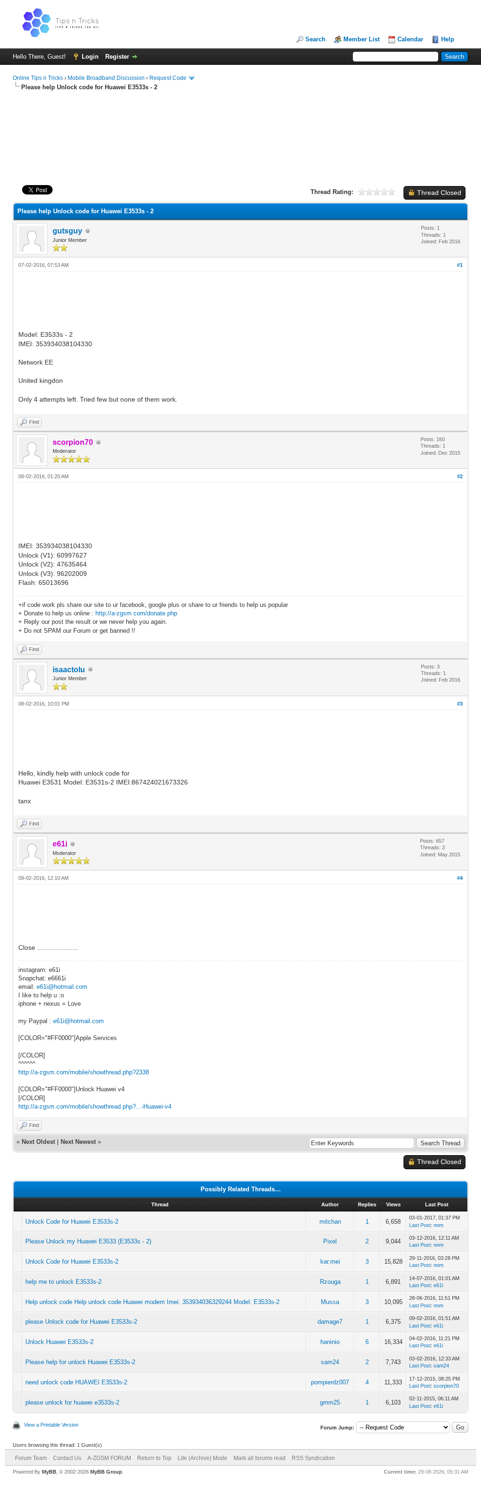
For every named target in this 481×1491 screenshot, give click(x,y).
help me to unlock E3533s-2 (63, 1281)
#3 (460, 704)
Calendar (410, 39)
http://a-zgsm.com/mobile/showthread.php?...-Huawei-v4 (94, 1106)
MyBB (49, 1472)
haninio (330, 1341)
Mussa (330, 1301)
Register (117, 56)
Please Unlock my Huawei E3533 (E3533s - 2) (88, 1241)
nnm (438, 1225)
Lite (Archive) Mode (202, 1458)
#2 (460, 476)
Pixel (330, 1241)
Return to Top (154, 1458)
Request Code (167, 78)
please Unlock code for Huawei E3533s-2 (81, 1321)
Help (447, 39)
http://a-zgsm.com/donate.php (136, 613)
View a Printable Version (51, 1425)
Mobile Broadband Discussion (106, 78)
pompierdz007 (330, 1382)
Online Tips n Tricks (38, 78)
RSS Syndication (313, 1458)
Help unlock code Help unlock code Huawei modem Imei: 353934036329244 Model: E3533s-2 (152, 1301)
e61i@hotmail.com (62, 986)
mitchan (330, 1221)
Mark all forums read (259, 1458)
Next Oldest (38, 1141)
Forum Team (31, 1458)
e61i (438, 1285)
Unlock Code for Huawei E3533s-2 (71, 1221)
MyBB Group (106, 1472)
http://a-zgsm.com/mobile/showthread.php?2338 (83, 1072)
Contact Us (67, 1458)
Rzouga (330, 1281)
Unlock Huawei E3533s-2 (59, 1341)
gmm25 (330, 1402)
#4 (460, 878)
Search (315, 39)
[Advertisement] (240, 122)
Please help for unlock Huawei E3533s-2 (80, 1362)
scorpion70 (446, 1386)
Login (90, 56)
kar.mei (330, 1261)
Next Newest (78, 1141)
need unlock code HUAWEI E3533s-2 (76, 1382)
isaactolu (69, 670)
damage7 (330, 1321)
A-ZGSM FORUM (109, 1458)
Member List (361, 39)
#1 (460, 265)
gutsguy (67, 231)
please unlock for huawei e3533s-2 (72, 1402)
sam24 (330, 1362)
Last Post (420, 1225)
